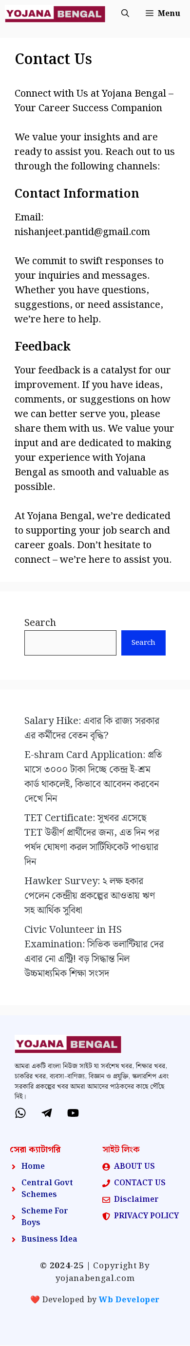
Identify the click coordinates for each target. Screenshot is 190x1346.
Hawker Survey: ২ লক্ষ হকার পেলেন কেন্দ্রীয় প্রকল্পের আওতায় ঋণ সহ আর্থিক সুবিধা (89, 896)
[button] (125, 14)
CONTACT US (140, 1183)
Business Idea (49, 1239)
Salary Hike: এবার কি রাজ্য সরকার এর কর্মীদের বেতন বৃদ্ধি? (91, 728)
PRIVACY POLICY (146, 1216)
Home (33, 1167)
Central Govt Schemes (47, 1189)
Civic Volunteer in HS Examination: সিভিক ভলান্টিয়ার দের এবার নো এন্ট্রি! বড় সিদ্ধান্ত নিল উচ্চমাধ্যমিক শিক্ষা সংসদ (94, 951)
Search (40, 623)
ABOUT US (134, 1167)
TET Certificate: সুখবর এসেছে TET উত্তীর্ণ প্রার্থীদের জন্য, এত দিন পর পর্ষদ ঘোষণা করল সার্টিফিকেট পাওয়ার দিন (91, 840)
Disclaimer (136, 1200)
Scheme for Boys (44, 1217)
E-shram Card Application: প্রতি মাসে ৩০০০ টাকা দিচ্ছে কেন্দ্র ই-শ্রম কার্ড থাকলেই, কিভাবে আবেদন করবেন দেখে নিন (93, 777)
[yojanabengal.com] (55, 14)
